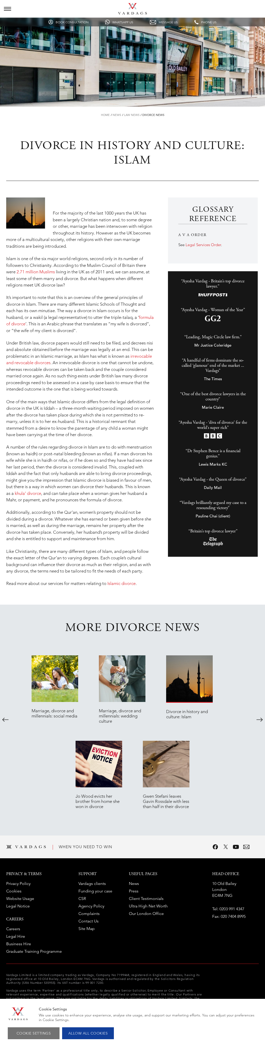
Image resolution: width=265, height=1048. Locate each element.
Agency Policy (91, 906)
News (117, 115)
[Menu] (7, 9)
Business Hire (18, 943)
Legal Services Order (203, 244)
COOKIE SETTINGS (34, 1033)
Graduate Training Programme (34, 951)
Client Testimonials (146, 898)
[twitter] (226, 847)
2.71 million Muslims (36, 271)
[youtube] (236, 847)
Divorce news (153, 115)
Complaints (89, 913)
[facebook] (215, 847)
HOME (105, 115)
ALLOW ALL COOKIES (88, 1033)
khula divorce (28, 493)
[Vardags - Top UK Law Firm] (132, 13)
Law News (131, 115)
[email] (246, 847)
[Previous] (5, 719)
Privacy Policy (18, 883)
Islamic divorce (121, 583)
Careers (13, 928)
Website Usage (20, 898)
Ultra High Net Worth (148, 906)
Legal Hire (15, 936)
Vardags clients (92, 883)
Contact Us (88, 921)
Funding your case (95, 891)
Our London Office (146, 913)
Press (133, 891)
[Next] (259, 719)
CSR (82, 898)
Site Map (86, 928)
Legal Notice (18, 906)
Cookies (13, 891)
